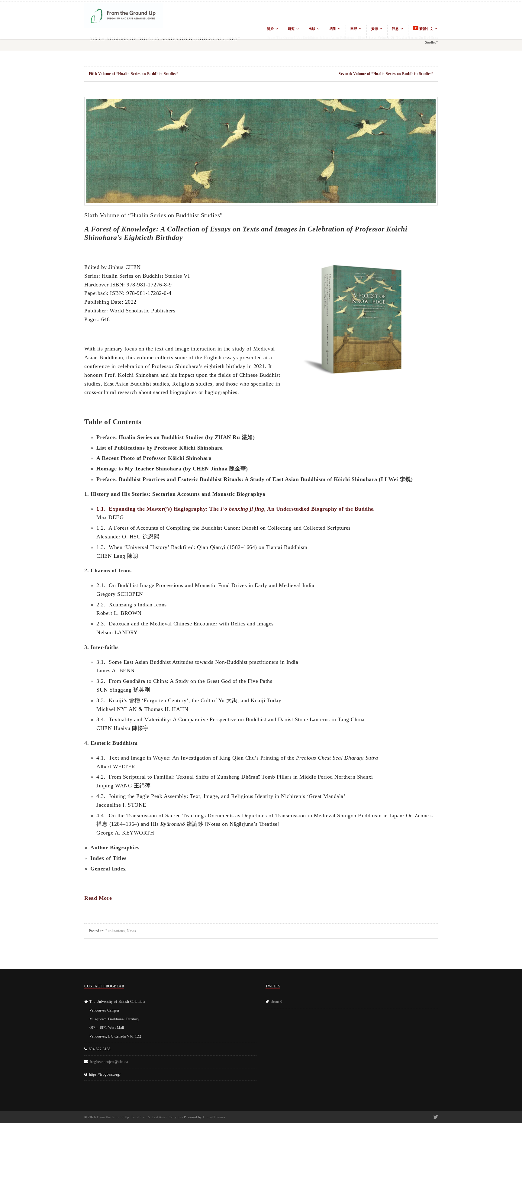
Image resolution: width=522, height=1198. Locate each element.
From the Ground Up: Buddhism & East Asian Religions (140, 1117)
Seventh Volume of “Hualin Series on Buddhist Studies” (386, 74)
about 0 (276, 1001)
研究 (291, 29)
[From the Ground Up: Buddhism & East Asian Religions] (123, 20)
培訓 (333, 29)
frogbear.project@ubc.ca (109, 1062)
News (131, 931)
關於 (270, 29)
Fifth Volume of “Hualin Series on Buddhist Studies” (134, 74)
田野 (353, 29)
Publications (115, 931)
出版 (312, 29)
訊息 (395, 29)
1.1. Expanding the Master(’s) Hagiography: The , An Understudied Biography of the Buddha (235, 509)
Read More (98, 898)
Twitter (435, 1117)
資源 (374, 29)
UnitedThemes (214, 1117)
